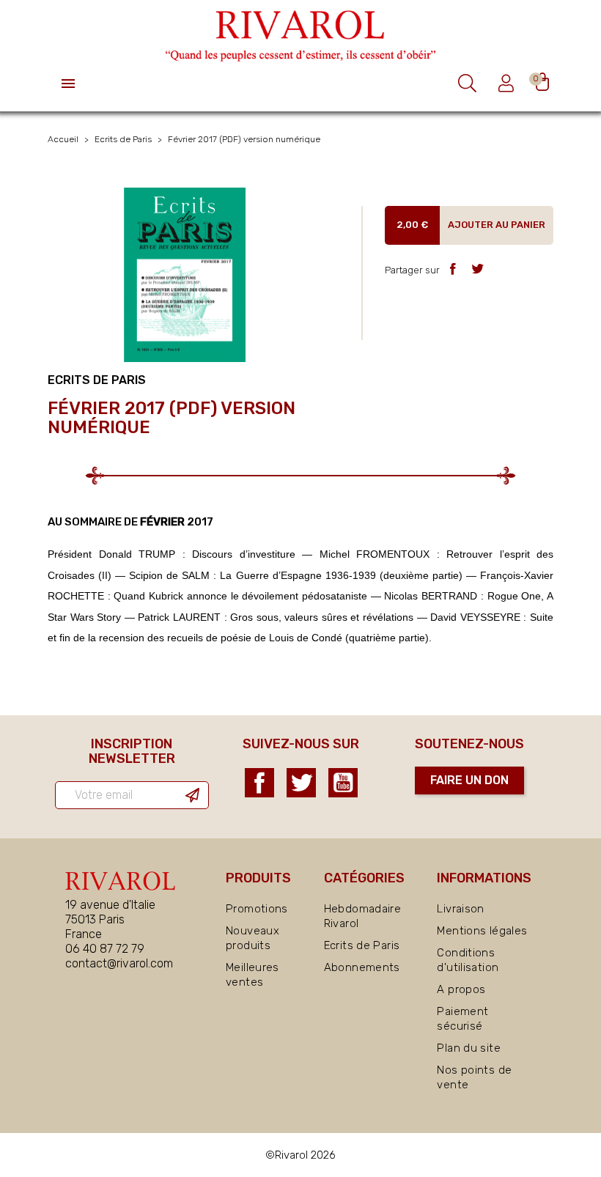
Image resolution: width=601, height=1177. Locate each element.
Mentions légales (482, 930)
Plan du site (469, 1048)
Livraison (460, 908)
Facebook (259, 782)
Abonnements (362, 967)
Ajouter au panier (496, 224)
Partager (452, 268)
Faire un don (469, 780)
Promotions (257, 908)
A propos (461, 989)
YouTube (343, 782)
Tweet (477, 268)
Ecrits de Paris (362, 945)
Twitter (301, 782)
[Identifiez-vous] (507, 83)
